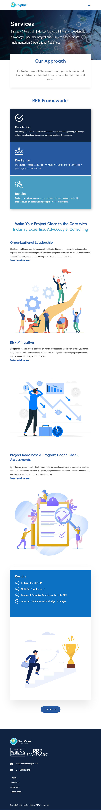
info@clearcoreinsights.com (27, 764)
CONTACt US (51, 709)
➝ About (13, 778)
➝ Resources (15, 792)
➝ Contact (14, 787)
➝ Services (14, 782)
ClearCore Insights (23, 770)
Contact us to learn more (20, 260)
